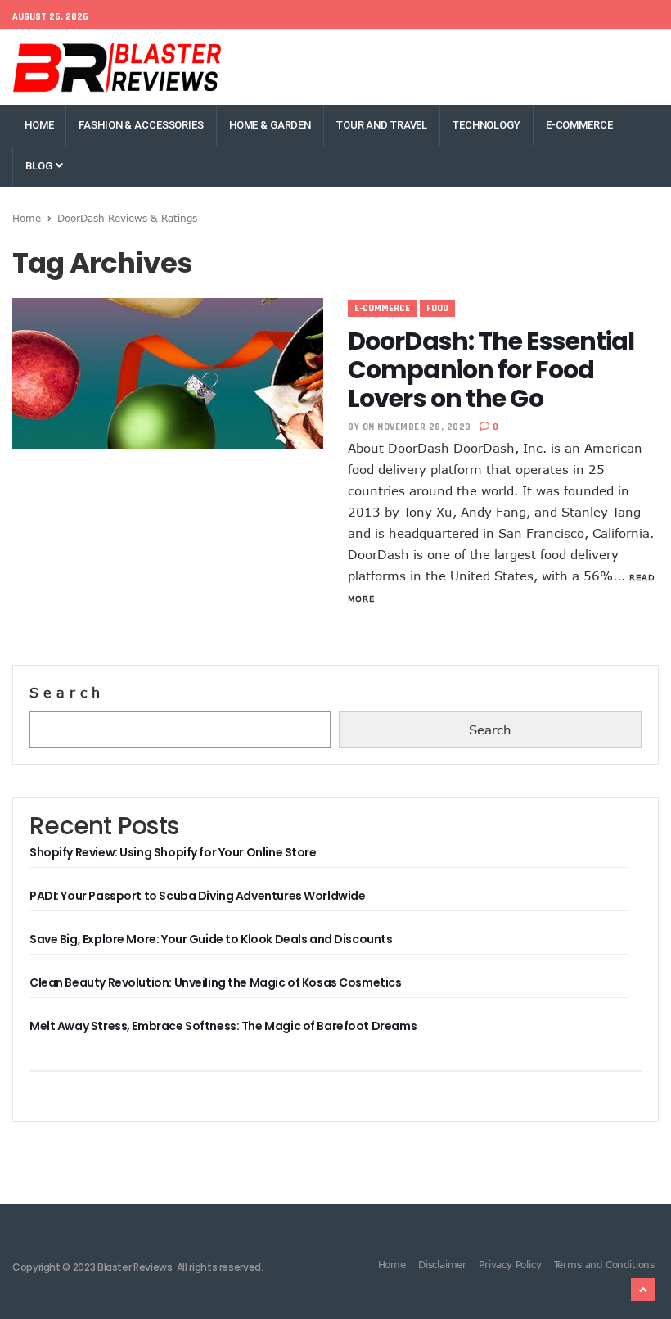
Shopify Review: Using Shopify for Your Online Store (173, 852)
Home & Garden (270, 125)
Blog (39, 166)
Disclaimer (442, 1264)
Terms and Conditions (604, 1264)
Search (67, 692)
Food (437, 308)
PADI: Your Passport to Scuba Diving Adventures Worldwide (197, 896)
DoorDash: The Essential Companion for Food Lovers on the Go (491, 369)
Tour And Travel (381, 125)
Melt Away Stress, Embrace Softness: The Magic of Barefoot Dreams (223, 1026)
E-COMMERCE (579, 125)
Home (39, 125)
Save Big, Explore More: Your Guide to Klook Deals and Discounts (211, 939)
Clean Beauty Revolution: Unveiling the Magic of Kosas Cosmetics (215, 982)
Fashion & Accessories (141, 125)
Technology (486, 125)
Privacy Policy (510, 1264)
